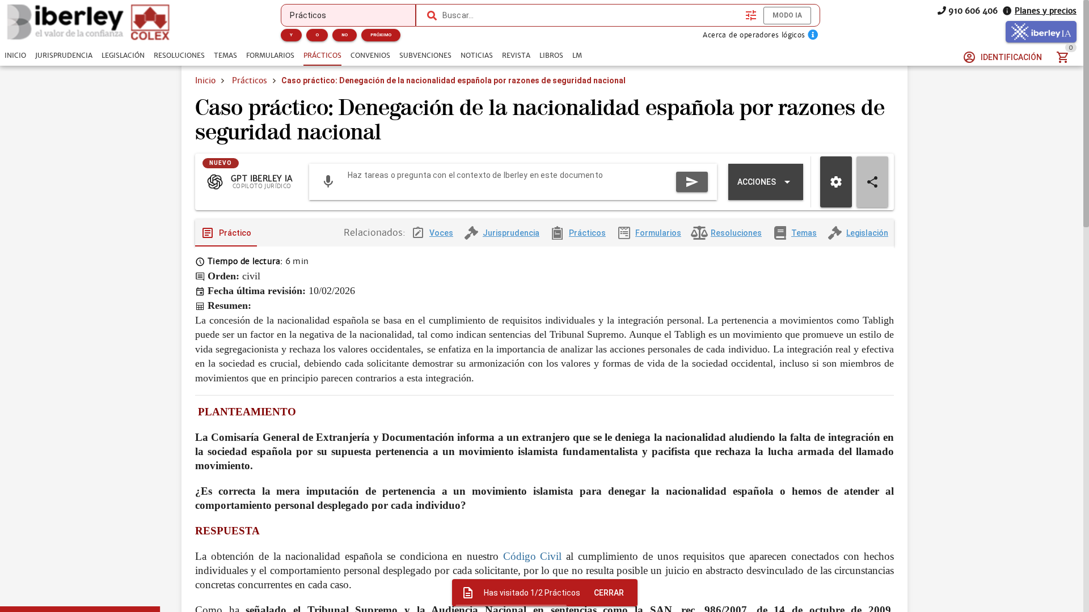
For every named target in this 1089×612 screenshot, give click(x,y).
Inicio (205, 80)
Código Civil (535, 556)
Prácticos (249, 80)
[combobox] (591, 15)
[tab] (15, 55)
